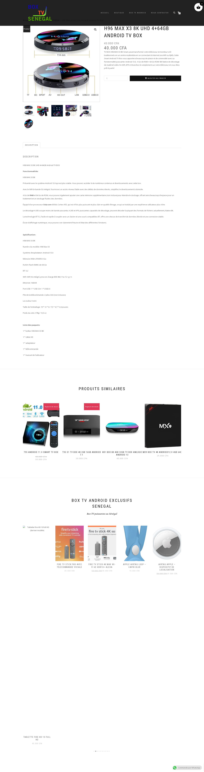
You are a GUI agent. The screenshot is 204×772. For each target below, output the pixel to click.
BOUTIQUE (119, 13)
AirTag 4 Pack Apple (167, 564)
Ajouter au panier (157, 78)
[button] (95, 29)
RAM (32, 195)
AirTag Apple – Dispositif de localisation (134, 567)
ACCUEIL (105, 13)
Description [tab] (31, 145)
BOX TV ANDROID (137, 13)
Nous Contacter (160, 13)
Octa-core (47, 204)
